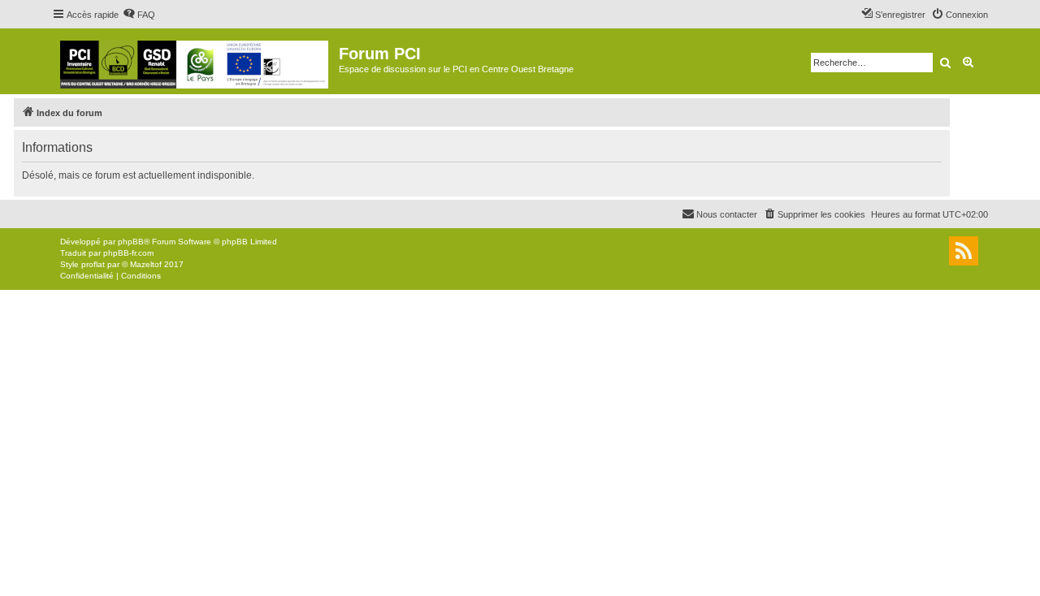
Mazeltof (146, 264)
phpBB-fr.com (128, 252)
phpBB (131, 241)
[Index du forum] (195, 61)
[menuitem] (139, 14)
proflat (93, 264)
